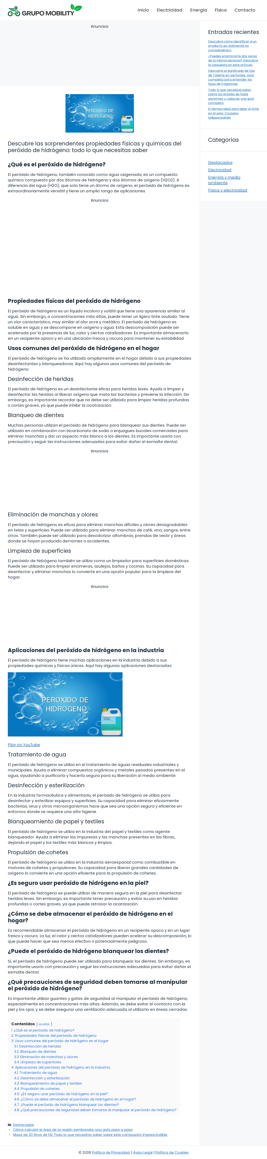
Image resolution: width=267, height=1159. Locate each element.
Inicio (143, 10)
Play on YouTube (24, 744)
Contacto (245, 10)
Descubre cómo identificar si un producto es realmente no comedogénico (232, 46)
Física (221, 10)
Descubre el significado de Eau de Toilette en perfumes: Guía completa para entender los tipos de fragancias (231, 77)
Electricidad (169, 10)
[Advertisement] (99, 56)
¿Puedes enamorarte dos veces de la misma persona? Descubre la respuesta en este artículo (233, 60)
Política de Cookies (172, 1152)
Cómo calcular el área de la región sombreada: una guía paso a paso (73, 1129)
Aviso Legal (142, 1152)
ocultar (44, 1024)
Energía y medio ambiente (224, 180)
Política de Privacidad (111, 1152)
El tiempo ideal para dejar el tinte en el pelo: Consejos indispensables (233, 113)
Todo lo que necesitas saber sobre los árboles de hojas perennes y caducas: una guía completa (231, 96)
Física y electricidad (227, 190)
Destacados (23, 1124)
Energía (198, 10)
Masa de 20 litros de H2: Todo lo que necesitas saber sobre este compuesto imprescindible (90, 1134)
